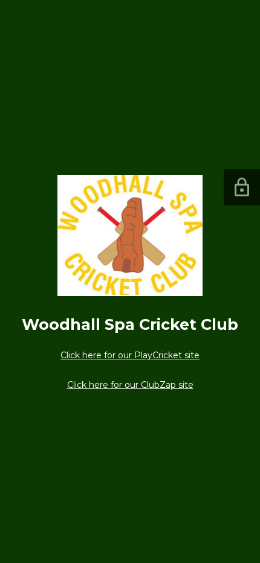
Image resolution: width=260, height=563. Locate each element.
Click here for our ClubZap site (130, 384)
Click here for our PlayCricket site (130, 355)
